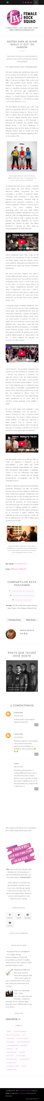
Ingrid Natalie (27, 630)
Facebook (10, 918)
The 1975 (23, 1066)
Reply (36, 724)
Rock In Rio (10, 1055)
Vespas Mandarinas (12, 1045)
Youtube (9, 926)
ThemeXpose (21, 1093)
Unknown (18, 713)
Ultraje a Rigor (11, 1062)
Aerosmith (24, 1045)
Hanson (34, 605)
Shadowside (10, 1038)
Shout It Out (32, 608)
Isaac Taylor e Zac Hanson (17, 608)
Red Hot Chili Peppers (13, 1035)
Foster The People (22, 1038)
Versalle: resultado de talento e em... (17, 688)
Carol (17, 763)
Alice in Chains (20, 1055)
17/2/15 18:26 (18, 737)
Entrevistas (27, 605)
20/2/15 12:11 (18, 767)
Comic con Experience (23, 1042)
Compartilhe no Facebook (23, 591)
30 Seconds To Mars (13, 1066)
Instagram (28, 918)
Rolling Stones (24, 1059)
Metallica (10, 1049)
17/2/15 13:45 (18, 716)
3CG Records (17, 605)
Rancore (22, 1052)
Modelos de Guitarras (22, 970)
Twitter (18, 918)
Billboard (14, 569)
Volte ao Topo (31, 1099)
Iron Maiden (10, 1042)
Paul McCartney (12, 1052)
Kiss (17, 1049)
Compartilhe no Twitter (23, 595)
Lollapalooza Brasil (20, 1031)
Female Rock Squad (24, 1090)
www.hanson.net (20, 564)
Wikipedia (22, 569)
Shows (9, 1031)
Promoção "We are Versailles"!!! (18, 952)
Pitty (24, 1035)
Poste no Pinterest (23, 600)
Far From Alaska (12, 1059)
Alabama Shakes (11, 1069)
